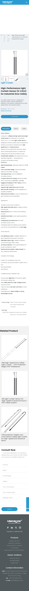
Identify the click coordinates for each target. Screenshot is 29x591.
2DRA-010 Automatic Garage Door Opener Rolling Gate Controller (18, 304)
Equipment (14, 563)
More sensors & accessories (14, 550)
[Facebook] (8, 527)
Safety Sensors (14, 541)
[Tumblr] (20, 527)
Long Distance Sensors (14, 545)
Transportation (14, 560)
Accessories (14, 548)
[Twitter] (16, 527)
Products (4, 38)
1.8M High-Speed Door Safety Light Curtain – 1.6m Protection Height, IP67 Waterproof (13, 365)
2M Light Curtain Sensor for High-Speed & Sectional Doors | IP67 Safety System (14, 401)
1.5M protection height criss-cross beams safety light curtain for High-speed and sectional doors (14, 438)
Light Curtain (8, 38)
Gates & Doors (14, 558)
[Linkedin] (12, 527)
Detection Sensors (14, 543)
